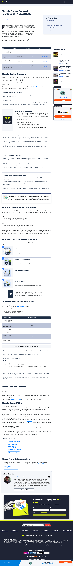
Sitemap (56, 530)
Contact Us (14, 530)
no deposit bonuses (21, 427)
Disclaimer (45, 530)
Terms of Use (35, 530)
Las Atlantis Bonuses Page (14, 451)
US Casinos (41, 1)
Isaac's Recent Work (19, 489)
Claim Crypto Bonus (45, 56)
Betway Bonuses (12, 446)
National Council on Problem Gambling (11, 469)
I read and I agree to (41, 512)
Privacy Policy (25, 530)
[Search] (70, 2)
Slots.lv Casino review (15, 399)
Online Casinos (14, 1)
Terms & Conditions (44, 512)
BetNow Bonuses (12, 442)
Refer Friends (45, 61)
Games (37, 1)
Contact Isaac (30, 489)
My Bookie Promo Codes (13, 452)
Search (47, 525)
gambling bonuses (21, 306)
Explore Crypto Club (45, 66)
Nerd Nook (46, 1)
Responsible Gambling (67, 530)
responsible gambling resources (42, 463)
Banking (33, 1)
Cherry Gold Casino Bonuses (14, 449)
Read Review (63, 102)
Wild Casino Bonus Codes (14, 441)
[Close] (72, 560)
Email (51, 507)
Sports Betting (21, 1)
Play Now (63, 100)
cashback (29, 421)
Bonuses (30, 1)
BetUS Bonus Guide (12, 444)
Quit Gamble (6, 467)
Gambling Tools (52, 1)
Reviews (26, 1)
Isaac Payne (36, 86)
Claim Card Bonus (44, 51)
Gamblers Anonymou (8, 466)
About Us (4, 530)
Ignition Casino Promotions (14, 447)
